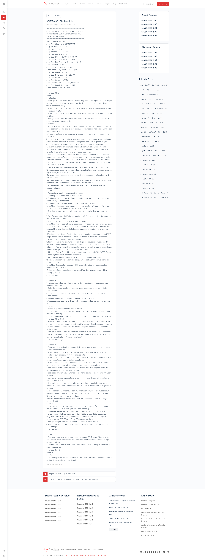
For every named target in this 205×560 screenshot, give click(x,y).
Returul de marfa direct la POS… (119, 508)
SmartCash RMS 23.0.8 (149, 20)
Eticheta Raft (156, 113)
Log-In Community (147, 535)
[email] (141, 552)
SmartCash (145, 155)
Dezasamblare (160, 109)
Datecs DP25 (146, 104)
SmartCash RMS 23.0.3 (149, 56)
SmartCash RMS (147, 184)
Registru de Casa (147, 146)
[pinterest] (160, 552)
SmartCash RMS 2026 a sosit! (119, 518)
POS (156, 137)
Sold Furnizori (146, 198)
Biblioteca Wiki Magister (149, 531)
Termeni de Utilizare (69, 555)
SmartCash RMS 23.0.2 (149, 64)
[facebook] (145, 552)
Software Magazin (161, 193)
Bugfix (155, 85)
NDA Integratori (101, 555)
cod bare (145, 90)
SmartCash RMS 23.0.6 (149, 28)
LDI (162, 127)
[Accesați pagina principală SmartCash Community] (51, 3)
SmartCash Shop (148, 188)
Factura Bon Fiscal (157, 123)
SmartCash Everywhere (150, 160)
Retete (164, 151)
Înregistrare (163, 4)
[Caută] (140, 4)
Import (154, 127)
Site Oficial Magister (148, 501)
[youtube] (168, 552)
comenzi (155, 90)
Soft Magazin (146, 193)
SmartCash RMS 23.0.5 (149, 32)
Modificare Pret (154, 132)
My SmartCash (146, 509)
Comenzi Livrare (147, 99)
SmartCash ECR (159, 155)
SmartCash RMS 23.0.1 (84, 524)
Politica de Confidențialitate (86, 555)
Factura (144, 123)
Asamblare (145, 85)
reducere (155, 141)
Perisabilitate (146, 137)
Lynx (143, 132)
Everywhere (157, 118)
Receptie (145, 141)
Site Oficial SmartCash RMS (150, 505)
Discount (145, 113)
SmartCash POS (147, 179)
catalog (164, 85)
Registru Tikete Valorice (149, 151)
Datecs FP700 (159, 104)
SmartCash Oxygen (148, 174)
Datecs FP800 (146, 109)
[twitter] (164, 552)
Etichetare (145, 118)
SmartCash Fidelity (148, 165)
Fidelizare (145, 127)
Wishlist (164, 198)
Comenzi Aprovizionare (149, 95)
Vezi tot (114, 529)
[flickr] (148, 552)
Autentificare (150, 4)
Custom (159, 99)
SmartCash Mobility (148, 169)
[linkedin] (156, 552)
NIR (165, 132)
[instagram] (152, 552)
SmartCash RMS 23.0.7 (149, 24)
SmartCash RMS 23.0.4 (149, 36)
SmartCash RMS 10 (54, 16)
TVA (156, 198)
